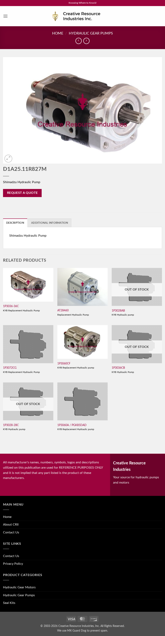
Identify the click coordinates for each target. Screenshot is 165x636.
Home (57, 33)
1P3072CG (9, 367)
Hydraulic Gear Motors (19, 587)
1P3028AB (118, 310)
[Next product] (78, 41)
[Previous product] (86, 41)
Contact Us (11, 532)
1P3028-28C (11, 425)
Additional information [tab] (49, 223)
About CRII (11, 524)
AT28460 (63, 310)
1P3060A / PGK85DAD (72, 425)
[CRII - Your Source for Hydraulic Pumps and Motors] (82, 16)
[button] (5, 16)
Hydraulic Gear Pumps (91, 33)
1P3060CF (63, 363)
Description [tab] (15, 223)
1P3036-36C (11, 306)
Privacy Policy (13, 563)
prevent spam (98, 630)
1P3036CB (118, 367)
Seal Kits (9, 603)
